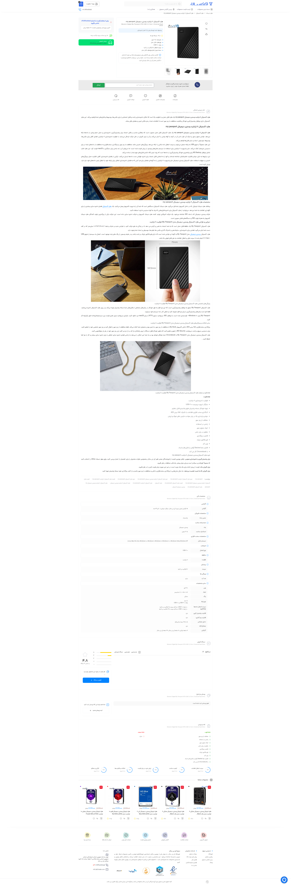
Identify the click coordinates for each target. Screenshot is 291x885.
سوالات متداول (193, 854)
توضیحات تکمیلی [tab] (160, 100)
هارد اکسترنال (199, 13)
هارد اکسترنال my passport (195, 487)
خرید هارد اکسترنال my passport (126, 479)
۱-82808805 (99, 865)
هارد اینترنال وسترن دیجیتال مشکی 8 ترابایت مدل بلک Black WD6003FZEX (200, 814)
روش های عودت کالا (192, 857)
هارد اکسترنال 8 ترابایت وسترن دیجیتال (120, 483)
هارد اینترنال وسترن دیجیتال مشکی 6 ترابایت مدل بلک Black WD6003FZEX (173, 814)
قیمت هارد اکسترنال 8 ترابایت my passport (103, 479)
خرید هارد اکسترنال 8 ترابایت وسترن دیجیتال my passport (152, 479)
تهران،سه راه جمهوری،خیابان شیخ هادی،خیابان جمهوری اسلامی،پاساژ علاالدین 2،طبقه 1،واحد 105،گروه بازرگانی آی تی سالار (93, 859)
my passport (198, 479)
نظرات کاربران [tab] (145, 100)
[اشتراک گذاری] (206, 34)
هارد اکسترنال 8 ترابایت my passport (142, 483)
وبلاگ (211, 863)
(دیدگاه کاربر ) (153, 36)
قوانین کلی (194, 860)
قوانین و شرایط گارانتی (191, 863)
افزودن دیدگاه (97, 680)
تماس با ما (194, 865)
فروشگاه (210, 854)
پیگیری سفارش (209, 857)
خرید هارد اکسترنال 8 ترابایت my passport (181, 479)
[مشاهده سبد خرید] (81, 4)
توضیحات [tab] (175, 100)
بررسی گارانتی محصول (207, 860)
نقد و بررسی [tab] (116, 100)
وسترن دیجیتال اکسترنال (179, 487)
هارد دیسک (209, 13)
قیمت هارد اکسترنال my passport (173, 483)
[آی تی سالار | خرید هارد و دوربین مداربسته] (201, 4)
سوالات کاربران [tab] (130, 100)
